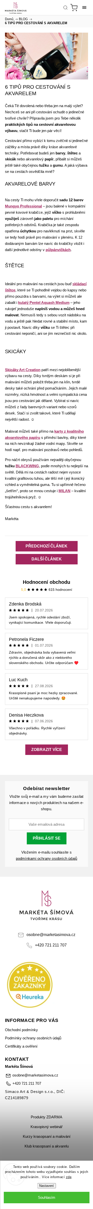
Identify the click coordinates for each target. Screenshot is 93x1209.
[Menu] (84, 7)
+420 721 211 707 (51, 945)
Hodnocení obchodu (46, 582)
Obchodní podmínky (21, 1030)
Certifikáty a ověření (21, 1046)
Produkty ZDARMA (46, 1117)
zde (69, 1177)
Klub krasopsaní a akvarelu (47, 1146)
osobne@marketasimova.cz (51, 934)
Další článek (46, 559)
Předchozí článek (46, 546)
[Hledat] (65, 7)
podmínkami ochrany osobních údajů (46, 859)
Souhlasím (46, 1197)
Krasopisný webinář (46, 1127)
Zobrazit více (46, 749)
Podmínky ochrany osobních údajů (33, 1038)
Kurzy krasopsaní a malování (46, 1137)
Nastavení (46, 1186)
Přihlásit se (47, 838)
